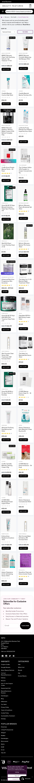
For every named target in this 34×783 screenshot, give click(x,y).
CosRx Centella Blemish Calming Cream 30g (7, 465)
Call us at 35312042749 (8, 651)
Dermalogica (4, 695)
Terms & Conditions (6, 710)
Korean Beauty (22, 676)
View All (3, 752)
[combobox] (19, 11)
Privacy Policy (5, 707)
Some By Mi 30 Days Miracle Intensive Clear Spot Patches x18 (8, 207)
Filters (25, 32)
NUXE (2, 747)
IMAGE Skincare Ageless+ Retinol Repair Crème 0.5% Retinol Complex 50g (8, 131)
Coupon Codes (5, 664)
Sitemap (3, 718)
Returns (3, 680)
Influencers (4, 701)
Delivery (3, 677)
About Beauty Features (7, 670)
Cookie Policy (5, 713)
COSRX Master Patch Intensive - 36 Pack (25, 465)
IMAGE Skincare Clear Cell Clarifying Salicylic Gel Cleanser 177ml (8, 58)
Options (5, 291)
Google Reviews (5, 667)
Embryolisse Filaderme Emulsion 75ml (8, 537)
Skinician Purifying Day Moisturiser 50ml (8, 429)
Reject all (17, 775)
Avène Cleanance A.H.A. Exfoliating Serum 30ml (7, 574)
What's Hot (21, 667)
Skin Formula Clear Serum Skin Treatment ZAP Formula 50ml (8, 356)
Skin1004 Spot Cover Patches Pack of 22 (8, 245)
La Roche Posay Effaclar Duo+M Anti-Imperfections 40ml (25, 129)
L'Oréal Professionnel (7, 729)
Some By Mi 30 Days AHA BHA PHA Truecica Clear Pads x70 (8, 318)
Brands (20, 670)
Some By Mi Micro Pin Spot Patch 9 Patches (7, 393)
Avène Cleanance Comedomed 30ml (25, 501)
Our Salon (4, 704)
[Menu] (3, 11)
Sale (19, 664)
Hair (19, 673)
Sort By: (4, 28)
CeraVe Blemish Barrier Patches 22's (25, 94)
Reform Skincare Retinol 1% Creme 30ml (24, 245)
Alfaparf (3, 732)
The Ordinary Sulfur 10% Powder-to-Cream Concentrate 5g (25, 170)
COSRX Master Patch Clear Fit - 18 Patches (25, 393)
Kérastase (4, 727)
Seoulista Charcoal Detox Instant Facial (25, 573)
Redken (3, 735)
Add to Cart (6, 69)
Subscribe (25, 625)
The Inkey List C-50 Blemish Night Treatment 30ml (25, 281)
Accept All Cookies (17, 779)
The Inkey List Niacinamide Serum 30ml (25, 355)
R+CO (2, 750)
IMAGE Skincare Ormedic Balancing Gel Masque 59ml (25, 57)
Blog (2, 698)
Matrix (3, 744)
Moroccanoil (4, 741)
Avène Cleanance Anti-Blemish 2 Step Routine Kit (25, 429)
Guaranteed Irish (6, 688)
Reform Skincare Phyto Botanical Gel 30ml (25, 207)
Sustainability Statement (8, 716)
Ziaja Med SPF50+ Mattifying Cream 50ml (24, 317)
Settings (17, 772)
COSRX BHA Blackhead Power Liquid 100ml (7, 501)
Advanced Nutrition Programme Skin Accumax (8, 281)
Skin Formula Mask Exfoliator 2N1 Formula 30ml (25, 537)
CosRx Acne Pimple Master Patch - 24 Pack (8, 169)
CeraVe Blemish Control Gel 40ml (7, 94)
